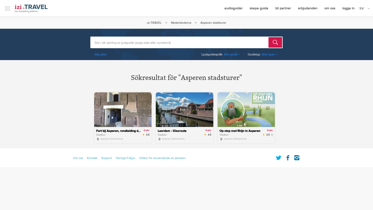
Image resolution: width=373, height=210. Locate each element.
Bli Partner (283, 8)
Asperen (104, 138)
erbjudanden (307, 8)
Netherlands (116, 138)
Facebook (288, 157)
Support (106, 158)
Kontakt (92, 158)
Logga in (348, 8)
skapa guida (259, 8)
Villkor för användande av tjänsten (162, 158)
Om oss (329, 8)
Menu (7, 8)
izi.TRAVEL (31, 8)
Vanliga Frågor (125, 158)
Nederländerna (181, 23)
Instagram (297, 157)
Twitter (278, 157)
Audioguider (233, 8)
